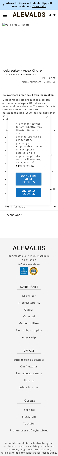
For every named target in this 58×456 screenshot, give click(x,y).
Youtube (29, 423)
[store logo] (29, 14)
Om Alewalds (29, 366)
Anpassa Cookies (28, 192)
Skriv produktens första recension (19, 74)
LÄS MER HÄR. (18, 6)
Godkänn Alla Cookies (28, 179)
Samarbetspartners (29, 373)
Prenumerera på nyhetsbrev (29, 430)
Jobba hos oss (29, 387)
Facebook (29, 410)
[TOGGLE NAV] (4, 15)
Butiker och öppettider (29, 359)
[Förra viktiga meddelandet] (3, 4)
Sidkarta (29, 380)
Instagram (29, 416)
